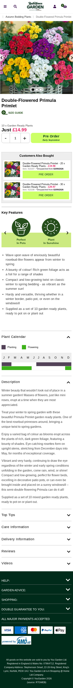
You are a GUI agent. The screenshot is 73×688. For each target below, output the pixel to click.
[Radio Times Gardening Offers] (35, 10)
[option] (36, 57)
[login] (54, 6)
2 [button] (37, 90)
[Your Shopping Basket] (65, 6)
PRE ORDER (46, 174)
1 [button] (33, 90)
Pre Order (51, 137)
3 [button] (40, 90)
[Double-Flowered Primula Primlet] (12, 169)
